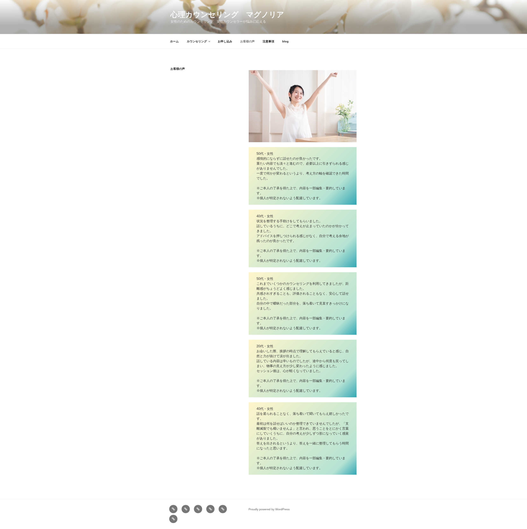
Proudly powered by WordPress (269, 509)
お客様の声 (247, 41)
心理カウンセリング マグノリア (227, 14)
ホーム (174, 41)
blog (285, 41)
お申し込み (225, 41)
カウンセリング (197, 41)
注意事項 (268, 41)
